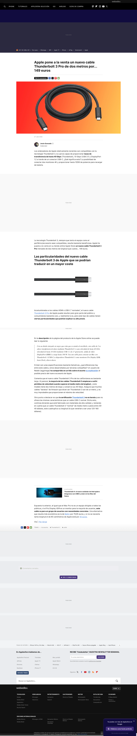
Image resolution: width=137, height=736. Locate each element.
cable (65, 527)
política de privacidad (95, 661)
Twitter (107, 6)
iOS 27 (59, 645)
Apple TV (56, 50)
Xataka (19, 697)
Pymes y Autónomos (112, 700)
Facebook (49, 78)
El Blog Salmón (113, 697)
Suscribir (101, 657)
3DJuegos (35, 697)
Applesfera (20, 702)
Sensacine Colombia (50, 722)
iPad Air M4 (50, 645)
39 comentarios (42, 78)
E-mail (58, 78)
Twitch (93, 6)
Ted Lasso (35, 50)
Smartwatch (78, 50)
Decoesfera (96, 699)
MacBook (20, 668)
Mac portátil (56, 657)
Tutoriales (38, 657)
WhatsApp (56, 664)
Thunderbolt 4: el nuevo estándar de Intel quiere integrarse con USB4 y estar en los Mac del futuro (82, 494)
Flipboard (96, 6)
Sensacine (50, 697)
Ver (69, 577)
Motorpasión (81, 697)
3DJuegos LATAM (37, 719)
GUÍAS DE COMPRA (76, 6)
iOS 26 (55, 668)
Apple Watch (56, 661)
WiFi (50, 50)
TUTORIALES (22, 6)
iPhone (64, 50)
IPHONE (11, 6)
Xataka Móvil (20, 699)
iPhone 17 (38, 668)
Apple (86, 50)
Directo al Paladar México (68, 719)
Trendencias (96, 697)
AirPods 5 (67, 645)
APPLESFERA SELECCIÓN (40, 6)
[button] (47, 143)
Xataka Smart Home (22, 705)
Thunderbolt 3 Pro (41, 313)
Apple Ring (102, 645)
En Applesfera (68, 489)
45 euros (83, 517)
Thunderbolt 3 (78, 397)
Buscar (117, 681)
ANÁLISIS (62, 6)
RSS (93, 671)
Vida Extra (35, 699)
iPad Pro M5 (76, 645)
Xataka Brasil (20, 722)
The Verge (42, 522)
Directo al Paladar (68, 697)
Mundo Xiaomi (21, 707)
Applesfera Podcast (23, 657)
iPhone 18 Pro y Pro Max (37, 645)
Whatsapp (43, 50)
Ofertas (37, 664)
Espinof (49, 699)
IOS (54, 6)
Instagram (100, 6)
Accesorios (44, 527)
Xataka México (21, 719)
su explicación (92, 371)
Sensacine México (52, 719)
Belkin (67, 514)
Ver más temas (22, 673)
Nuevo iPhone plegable (89, 645)
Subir (115, 688)
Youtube (103, 6)
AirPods (19, 661)
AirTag (70, 50)
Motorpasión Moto (83, 699)
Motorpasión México (81, 719)
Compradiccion (97, 702)
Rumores (19, 664)
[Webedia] (116, 1)
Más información (82, 734)
